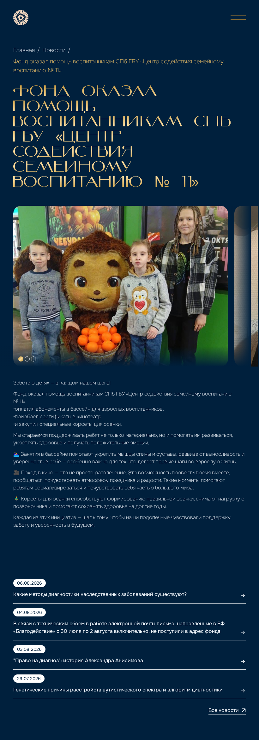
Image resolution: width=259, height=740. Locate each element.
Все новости (223, 710)
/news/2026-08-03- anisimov (49, 649)
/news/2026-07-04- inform (46, 612)
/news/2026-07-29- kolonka (47, 678)
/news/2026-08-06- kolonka (47, 583)
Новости (53, 50)
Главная (24, 50)
